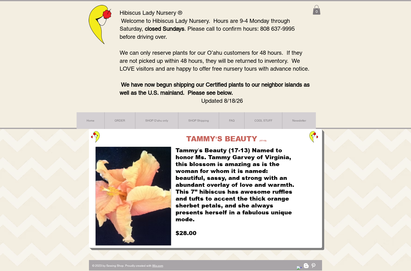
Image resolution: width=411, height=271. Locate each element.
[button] (317, 10)
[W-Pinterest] (313, 265)
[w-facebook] (299, 268)
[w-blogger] (306, 265)
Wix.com (157, 265)
